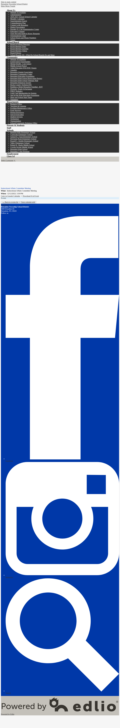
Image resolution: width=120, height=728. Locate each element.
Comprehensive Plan (18, 23)
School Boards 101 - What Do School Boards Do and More (32, 55)
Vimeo (12, 40)
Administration (15, 15)
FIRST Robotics (16, 91)
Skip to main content (8, 2)
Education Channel (17, 32)
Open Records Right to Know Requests (25, 34)
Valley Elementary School (20, 143)
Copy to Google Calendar (10, 196)
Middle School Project (18, 66)
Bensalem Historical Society (20, 83)
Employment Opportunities (20, 62)
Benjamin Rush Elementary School (23, 139)
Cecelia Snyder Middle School (21, 147)
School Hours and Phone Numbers (23, 38)
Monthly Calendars (17, 19)
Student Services (16, 117)
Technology (14, 119)
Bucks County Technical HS (21, 85)
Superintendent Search (18, 21)
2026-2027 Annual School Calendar (23, 17)
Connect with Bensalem (19, 25)
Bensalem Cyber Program (19, 151)
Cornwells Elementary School (21, 135)
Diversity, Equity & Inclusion (21, 89)
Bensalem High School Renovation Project (26, 79)
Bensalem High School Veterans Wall (24, 81)
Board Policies (15, 53)
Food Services (15, 110)
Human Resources (17, 113)
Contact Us (5, 205)
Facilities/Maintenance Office (21, 108)
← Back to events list (10, 202)
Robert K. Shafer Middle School (22, 145)
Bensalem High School (18, 149)
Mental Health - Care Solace (20, 64)
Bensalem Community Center (21, 74)
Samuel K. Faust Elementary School (23, 137)
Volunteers (14, 100)
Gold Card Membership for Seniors (23, 93)
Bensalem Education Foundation (22, 76)
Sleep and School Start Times (21, 97)
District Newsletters (17, 27)
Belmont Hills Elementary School (22, 133)
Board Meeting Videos (18, 51)
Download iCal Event (31, 196)
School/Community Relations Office (23, 123)
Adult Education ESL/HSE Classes (23, 68)
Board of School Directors (20, 44)
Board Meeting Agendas (19, 49)
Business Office (16, 104)
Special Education (17, 115)
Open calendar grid (28, 202)
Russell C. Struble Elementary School (24, 141)
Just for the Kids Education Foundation (24, 95)
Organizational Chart (18, 36)
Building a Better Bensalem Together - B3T (26, 87)
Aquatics (13, 70)
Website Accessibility (18, 13)
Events (3, 198)
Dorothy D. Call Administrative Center (24, 29)
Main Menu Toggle (8, 6)
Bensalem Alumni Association (21, 72)
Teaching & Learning (18, 106)
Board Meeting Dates (18, 47)
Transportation (15, 121)
